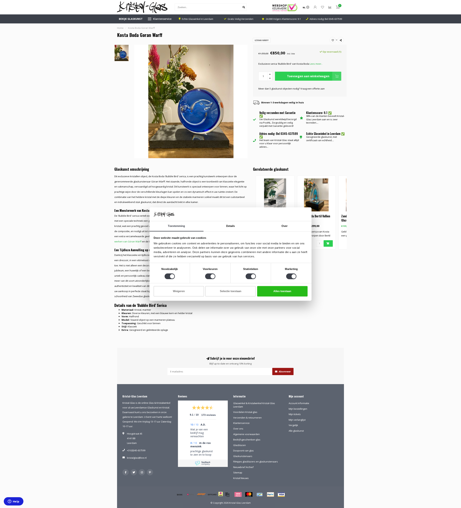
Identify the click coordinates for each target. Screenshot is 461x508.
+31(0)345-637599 (136, 450)
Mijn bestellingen (298, 408)
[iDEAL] (220, 496)
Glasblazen (239, 445)
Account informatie (299, 403)
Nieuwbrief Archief (243, 467)
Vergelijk (293, 425)
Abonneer (284, 371)
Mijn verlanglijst (297, 419)
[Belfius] (190, 494)
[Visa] (281, 494)
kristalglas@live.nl (137, 457)
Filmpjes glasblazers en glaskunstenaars (255, 461)
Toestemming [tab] (176, 226)
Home (120, 28)
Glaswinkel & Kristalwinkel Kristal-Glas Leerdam (254, 405)
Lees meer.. (316, 63)
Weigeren (179, 291)
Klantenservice (162, 19)
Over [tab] (284, 226)
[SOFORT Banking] (201, 494)
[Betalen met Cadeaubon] (227, 494)
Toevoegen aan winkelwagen (308, 76)
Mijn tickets (295, 414)
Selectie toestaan (230, 291)
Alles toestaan (282, 291)
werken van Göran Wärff (128, 241)
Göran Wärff (262, 40)
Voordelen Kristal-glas (245, 412)
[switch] (210, 276)
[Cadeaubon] (212, 494)
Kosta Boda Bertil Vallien (315, 216)
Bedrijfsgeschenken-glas (246, 439)
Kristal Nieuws (241, 478)
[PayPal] (270, 494)
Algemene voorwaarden (246, 434)
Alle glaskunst (296, 430)
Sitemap (237, 472)
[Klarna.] (238, 494)
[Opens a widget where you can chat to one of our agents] (13, 501)
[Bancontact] (259, 494)
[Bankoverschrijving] (179, 494)
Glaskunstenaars (242, 456)
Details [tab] (230, 226)
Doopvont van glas (243, 450)
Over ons (238, 428)
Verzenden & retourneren (247, 417)
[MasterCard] (248, 494)
